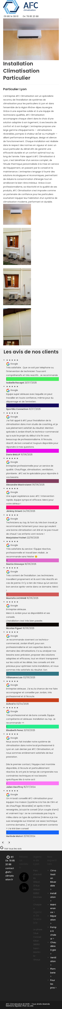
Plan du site (28, 1005)
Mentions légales (13, 1005)
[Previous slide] (3, 843)
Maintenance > (53, 908)
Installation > (53, 897)
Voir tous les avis (13, 848)
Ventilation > (53, 961)
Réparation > (53, 919)
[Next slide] (9, 843)
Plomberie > (53, 972)
